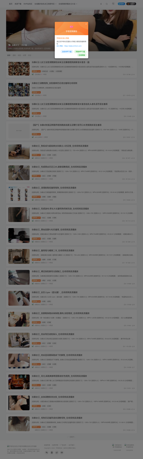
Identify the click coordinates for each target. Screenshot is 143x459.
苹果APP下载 (80, 51)
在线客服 (82, 55)
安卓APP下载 (67, 51)
